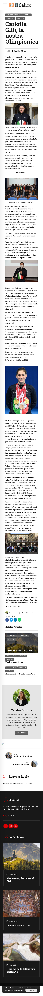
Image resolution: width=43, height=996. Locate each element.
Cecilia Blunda (13, 613)
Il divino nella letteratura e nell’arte (20, 674)
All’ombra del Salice (13, 15)
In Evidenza (24, 636)
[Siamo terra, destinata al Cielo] (21, 643)
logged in (14, 783)
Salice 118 (20, 18)
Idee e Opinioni (12, 636)
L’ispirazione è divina (14, 662)
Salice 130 (11, 639)
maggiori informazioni (16, 990)
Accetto (31, 990)
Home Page (27, 15)
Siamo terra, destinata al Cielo (19, 650)
